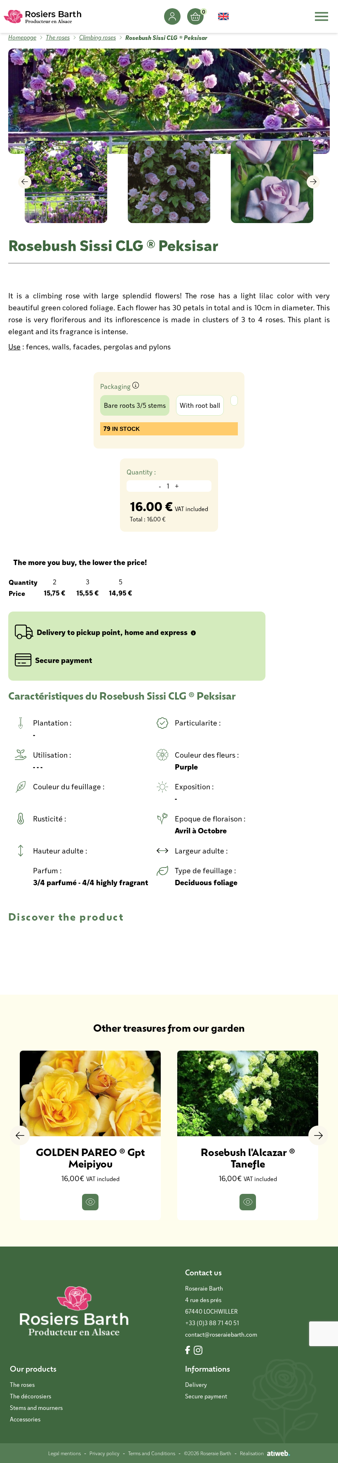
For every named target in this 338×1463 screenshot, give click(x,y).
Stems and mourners (36, 1408)
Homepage (22, 37)
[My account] (172, 16)
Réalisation (252, 1453)
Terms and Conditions (151, 1453)
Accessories (25, 1419)
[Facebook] (187, 1350)
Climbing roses (97, 37)
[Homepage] (43, 16)
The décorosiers (30, 1396)
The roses (58, 37)
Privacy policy (104, 1453)
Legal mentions (64, 1453)
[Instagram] (198, 1350)
